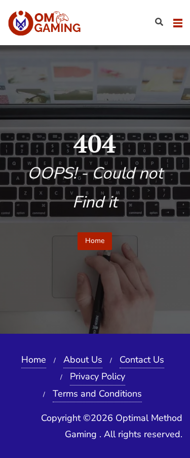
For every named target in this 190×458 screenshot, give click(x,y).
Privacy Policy (97, 376)
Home (94, 240)
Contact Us (142, 360)
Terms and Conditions (97, 393)
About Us (82, 360)
